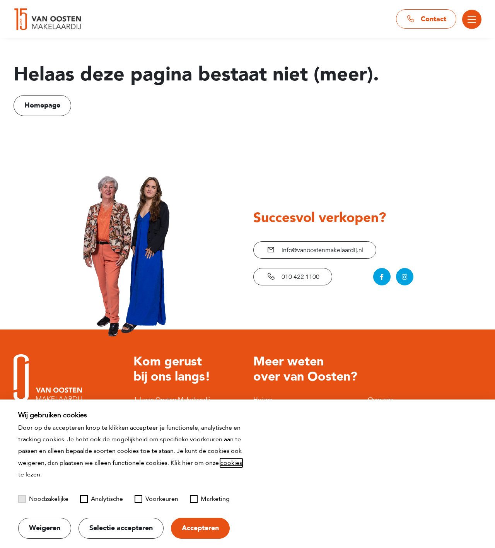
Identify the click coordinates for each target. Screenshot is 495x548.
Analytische (107, 499)
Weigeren (44, 528)
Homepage (42, 105)
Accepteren (200, 528)
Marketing (215, 499)
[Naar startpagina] (48, 19)
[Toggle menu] (471, 19)
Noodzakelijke (48, 499)
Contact (432, 19)
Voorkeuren (161, 499)
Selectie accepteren (121, 528)
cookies (231, 463)
